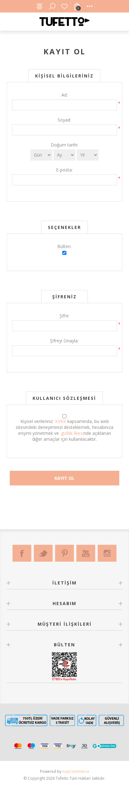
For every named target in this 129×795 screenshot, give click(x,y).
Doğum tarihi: (64, 145)
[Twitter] (43, 553)
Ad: (64, 95)
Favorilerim (64, 6)
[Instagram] (107, 553)
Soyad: (64, 120)
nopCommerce (75, 771)
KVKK (60, 421)
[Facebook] (22, 553)
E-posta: (64, 170)
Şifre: (64, 316)
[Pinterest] (64, 553)
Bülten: (64, 246)
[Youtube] (85, 553)
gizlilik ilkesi (72, 433)
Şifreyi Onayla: (64, 341)
